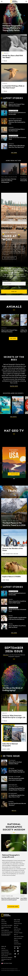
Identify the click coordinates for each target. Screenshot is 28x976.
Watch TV (16, 934)
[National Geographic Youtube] (18, 951)
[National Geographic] (14, 1)
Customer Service (4, 950)
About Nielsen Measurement (7, 932)
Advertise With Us (17, 943)
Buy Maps (16, 927)
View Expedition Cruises (10, 553)
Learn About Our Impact (18, 936)
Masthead (16, 940)
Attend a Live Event (18, 923)
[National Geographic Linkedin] (15, 954)
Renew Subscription (5, 952)
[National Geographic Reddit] (15, 957)
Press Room (16, 942)
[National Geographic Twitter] (15, 951)
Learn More (6, 749)
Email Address (5, 280)
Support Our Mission (18, 938)
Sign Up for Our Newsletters (6, 957)
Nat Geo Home (17, 921)
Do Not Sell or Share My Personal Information (5, 934)
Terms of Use (3, 921)
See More (14, 152)
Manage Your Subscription (6, 953)
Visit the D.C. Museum (18, 932)
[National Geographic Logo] (6, 916)
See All (14, 810)
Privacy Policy (4, 923)
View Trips (5, 580)
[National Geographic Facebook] (18, 948)
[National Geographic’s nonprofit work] (14, 856)
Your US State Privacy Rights (6, 925)
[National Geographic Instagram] (15, 948)
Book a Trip (16, 925)
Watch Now (14, 386)
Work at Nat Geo (4, 955)
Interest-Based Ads (5, 930)
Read (5, 60)
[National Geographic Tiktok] (18, 954)
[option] (10, 173)
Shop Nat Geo (16, 930)
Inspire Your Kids (17, 929)
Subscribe (5, 654)
